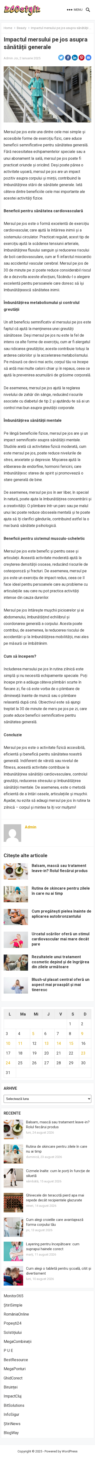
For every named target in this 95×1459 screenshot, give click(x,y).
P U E (8, 1350)
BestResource (16, 1360)
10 (8, 1043)
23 (83, 1053)
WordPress (69, 1451)
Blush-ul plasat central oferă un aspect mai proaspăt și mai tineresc (60, 984)
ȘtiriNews (12, 1423)
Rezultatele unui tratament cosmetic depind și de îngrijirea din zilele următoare (60, 962)
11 (20, 1043)
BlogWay (11, 1432)
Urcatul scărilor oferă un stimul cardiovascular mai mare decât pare (60, 939)
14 (59, 1043)
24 (8, 1063)
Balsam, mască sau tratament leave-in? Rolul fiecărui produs (60, 868)
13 (46, 1043)
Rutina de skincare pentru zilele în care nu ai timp (61, 891)
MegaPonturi (15, 1369)
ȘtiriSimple (13, 1305)
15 (71, 1043)
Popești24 (12, 1323)
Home (8, 28)
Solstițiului (13, 1332)
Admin (8, 58)
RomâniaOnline (16, 1314)
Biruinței (11, 1387)
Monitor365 (13, 1296)
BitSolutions (14, 1405)
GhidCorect (13, 1378)
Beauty (21, 28)
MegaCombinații (17, 1341)
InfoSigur (11, 1414)
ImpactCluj (12, 1396)
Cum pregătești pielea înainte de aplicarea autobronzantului (61, 914)
